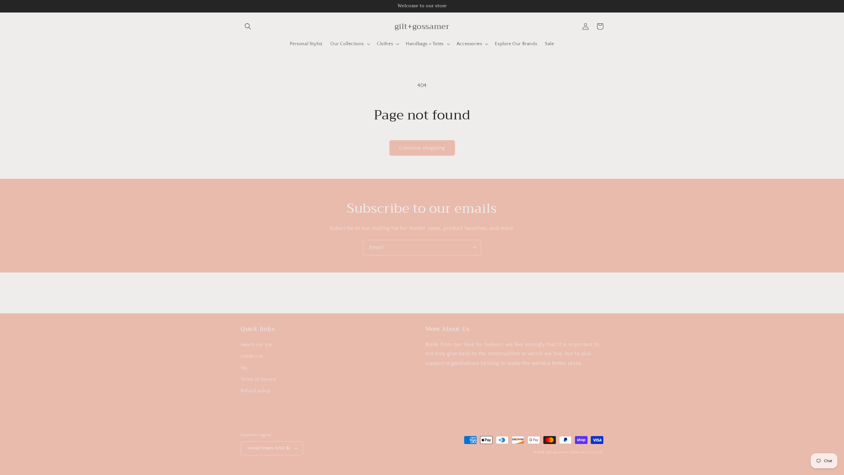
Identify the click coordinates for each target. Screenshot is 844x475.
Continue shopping (422, 148)
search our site (256, 344)
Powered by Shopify (586, 452)
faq (244, 367)
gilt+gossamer (558, 452)
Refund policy (255, 391)
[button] (248, 26)
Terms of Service (258, 379)
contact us (252, 356)
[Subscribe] (474, 247)
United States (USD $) (269, 448)
